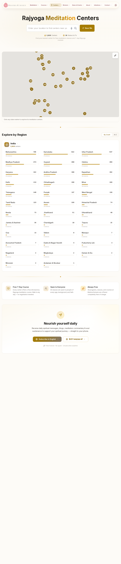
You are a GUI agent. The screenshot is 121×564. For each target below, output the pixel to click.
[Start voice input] (71, 28)
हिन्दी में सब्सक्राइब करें (75, 339)
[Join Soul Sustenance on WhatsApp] (116, 5)
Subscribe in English (47, 339)
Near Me (88, 28)
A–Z (115, 135)
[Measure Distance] (115, 55)
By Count (107, 135)
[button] (45, 84)
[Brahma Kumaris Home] (15, 5)
